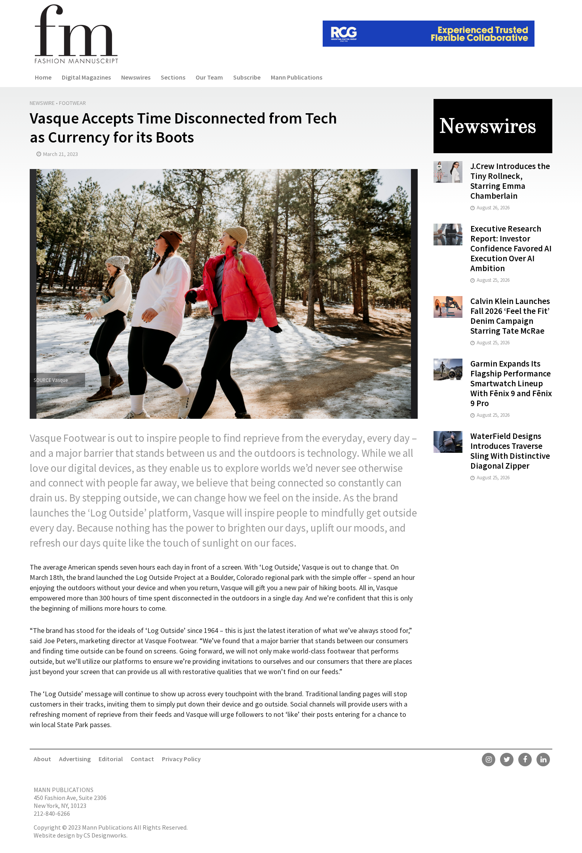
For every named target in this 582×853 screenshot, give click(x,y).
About (42, 759)
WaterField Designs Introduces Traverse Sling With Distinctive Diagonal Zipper (510, 451)
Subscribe (247, 77)
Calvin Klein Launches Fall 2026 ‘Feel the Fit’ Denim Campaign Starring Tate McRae (510, 316)
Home (43, 77)
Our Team (209, 77)
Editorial (111, 759)
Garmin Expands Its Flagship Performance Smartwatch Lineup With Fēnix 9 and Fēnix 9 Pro (511, 383)
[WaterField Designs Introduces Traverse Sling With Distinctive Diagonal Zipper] (448, 441)
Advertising (75, 759)
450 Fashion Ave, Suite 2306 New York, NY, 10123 (70, 801)
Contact (142, 759)
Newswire (42, 102)
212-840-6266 (52, 813)
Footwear (72, 102)
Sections (173, 77)
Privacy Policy (181, 759)
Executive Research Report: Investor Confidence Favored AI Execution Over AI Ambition (511, 248)
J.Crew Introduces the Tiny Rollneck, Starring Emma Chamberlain (510, 181)
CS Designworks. (105, 835)
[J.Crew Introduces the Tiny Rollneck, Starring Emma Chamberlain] (448, 171)
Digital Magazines (86, 77)
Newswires (135, 77)
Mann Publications (296, 77)
